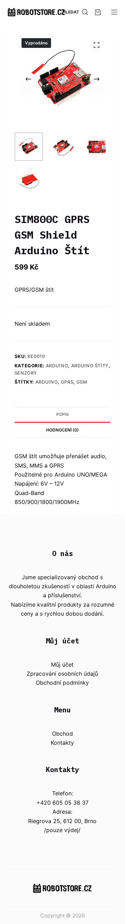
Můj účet (62, 664)
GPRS (67, 382)
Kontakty (62, 742)
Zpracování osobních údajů (62, 673)
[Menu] (114, 12)
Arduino (57, 365)
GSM (82, 382)
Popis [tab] (62, 414)
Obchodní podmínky (62, 682)
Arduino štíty (90, 365)
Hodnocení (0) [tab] (62, 430)
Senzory (26, 373)
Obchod (62, 733)
